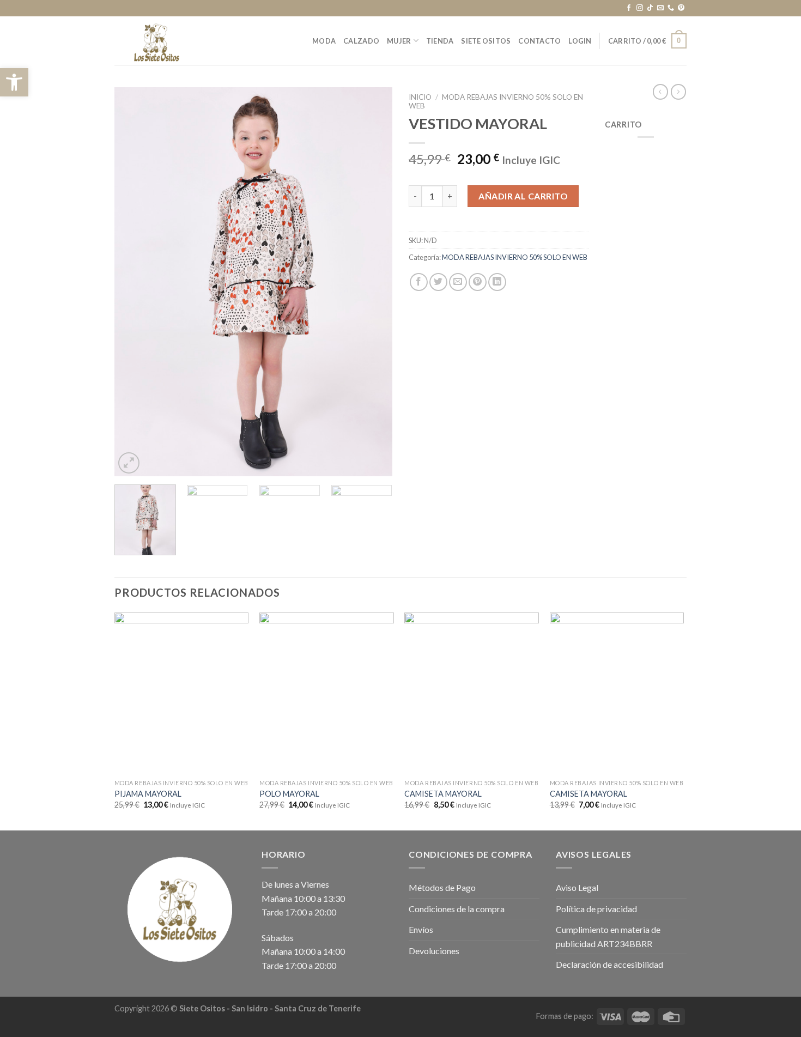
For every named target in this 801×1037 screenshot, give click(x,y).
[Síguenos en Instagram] (639, 8)
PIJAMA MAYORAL (147, 793)
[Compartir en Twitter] (438, 282)
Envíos (421, 929)
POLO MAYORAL (289, 793)
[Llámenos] (671, 8)
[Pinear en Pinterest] (478, 282)
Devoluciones (434, 950)
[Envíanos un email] (660, 8)
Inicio (420, 97)
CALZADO (361, 41)
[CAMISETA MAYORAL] (471, 693)
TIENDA (440, 41)
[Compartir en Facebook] (419, 282)
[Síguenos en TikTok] (650, 8)
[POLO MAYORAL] (326, 693)
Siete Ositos (486, 41)
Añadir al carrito (523, 196)
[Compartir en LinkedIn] (497, 282)
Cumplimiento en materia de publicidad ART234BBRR (608, 936)
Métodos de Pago (442, 887)
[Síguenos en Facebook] (629, 8)
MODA (324, 41)
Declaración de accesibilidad (609, 964)
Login (579, 41)
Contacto (539, 41)
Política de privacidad (596, 908)
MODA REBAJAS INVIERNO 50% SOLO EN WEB (514, 257)
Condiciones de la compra (457, 908)
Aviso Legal (577, 887)
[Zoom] (128, 463)
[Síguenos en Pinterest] (681, 8)
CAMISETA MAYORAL (443, 793)
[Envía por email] (458, 282)
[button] (14, 82)
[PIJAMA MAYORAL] (181, 693)
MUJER (399, 41)
